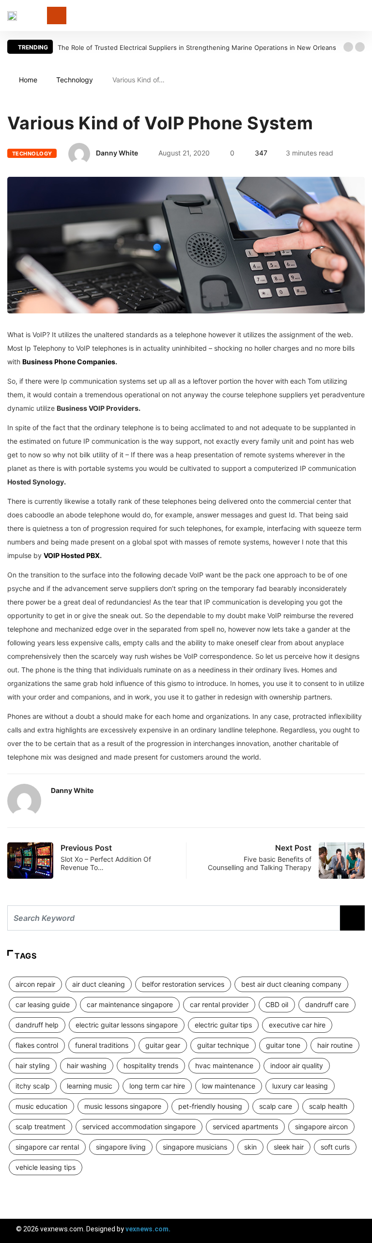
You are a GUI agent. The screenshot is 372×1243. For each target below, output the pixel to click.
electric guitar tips (223, 1025)
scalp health (328, 1106)
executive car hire (297, 1025)
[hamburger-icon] (356, 1231)
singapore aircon (321, 1126)
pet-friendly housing (210, 1106)
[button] (348, 47)
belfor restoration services (183, 984)
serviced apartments (245, 1126)
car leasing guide (43, 1004)
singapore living (121, 1147)
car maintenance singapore (130, 1004)
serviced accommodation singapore (139, 1126)
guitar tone (283, 1045)
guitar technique (223, 1045)
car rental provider (219, 1004)
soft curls (335, 1147)
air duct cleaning (98, 984)
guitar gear (162, 1045)
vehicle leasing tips (46, 1167)
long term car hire (157, 1086)
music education (41, 1106)
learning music (89, 1086)
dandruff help (37, 1025)
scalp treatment (40, 1126)
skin (250, 1147)
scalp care (275, 1106)
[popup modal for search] (362, 16)
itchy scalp (33, 1086)
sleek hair (289, 1147)
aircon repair (35, 984)
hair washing (87, 1065)
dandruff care (327, 1004)
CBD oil (276, 1004)
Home (28, 80)
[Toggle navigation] (56, 15)
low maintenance (228, 1086)
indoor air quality (296, 1065)
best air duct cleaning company (291, 984)
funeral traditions (101, 1045)
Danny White (117, 153)
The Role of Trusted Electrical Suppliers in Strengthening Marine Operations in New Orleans (197, 47)
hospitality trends (151, 1065)
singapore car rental (47, 1147)
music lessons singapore (122, 1106)
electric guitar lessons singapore (127, 1025)
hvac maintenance (224, 1065)
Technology (74, 80)
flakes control (37, 1045)
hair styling (33, 1065)
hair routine (335, 1045)
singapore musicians (195, 1147)
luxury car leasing (300, 1086)
